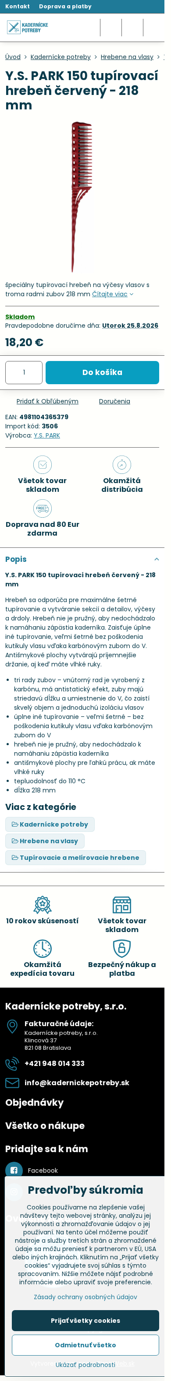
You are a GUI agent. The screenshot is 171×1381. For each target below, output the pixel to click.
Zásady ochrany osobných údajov (85, 1297)
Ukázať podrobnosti (85, 1365)
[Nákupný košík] (132, 27)
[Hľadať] (110, 27)
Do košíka (102, 372)
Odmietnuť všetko (85, 1345)
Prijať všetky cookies (85, 1320)
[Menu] (153, 27)
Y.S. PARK (47, 435)
